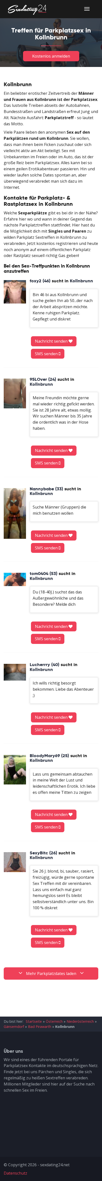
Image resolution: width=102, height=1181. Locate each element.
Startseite (34, 1021)
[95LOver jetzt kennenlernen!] (15, 393)
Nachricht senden (52, 341)
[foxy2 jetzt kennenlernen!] (15, 291)
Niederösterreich (80, 1021)
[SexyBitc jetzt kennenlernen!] (15, 862)
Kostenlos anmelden (51, 56)
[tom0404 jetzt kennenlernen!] (15, 579)
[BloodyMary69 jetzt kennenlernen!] (15, 769)
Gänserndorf (14, 1026)
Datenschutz (15, 1173)
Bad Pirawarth (39, 1026)
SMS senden (47, 353)
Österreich (54, 1021)
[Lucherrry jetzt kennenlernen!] (15, 672)
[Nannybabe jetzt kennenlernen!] (15, 513)
